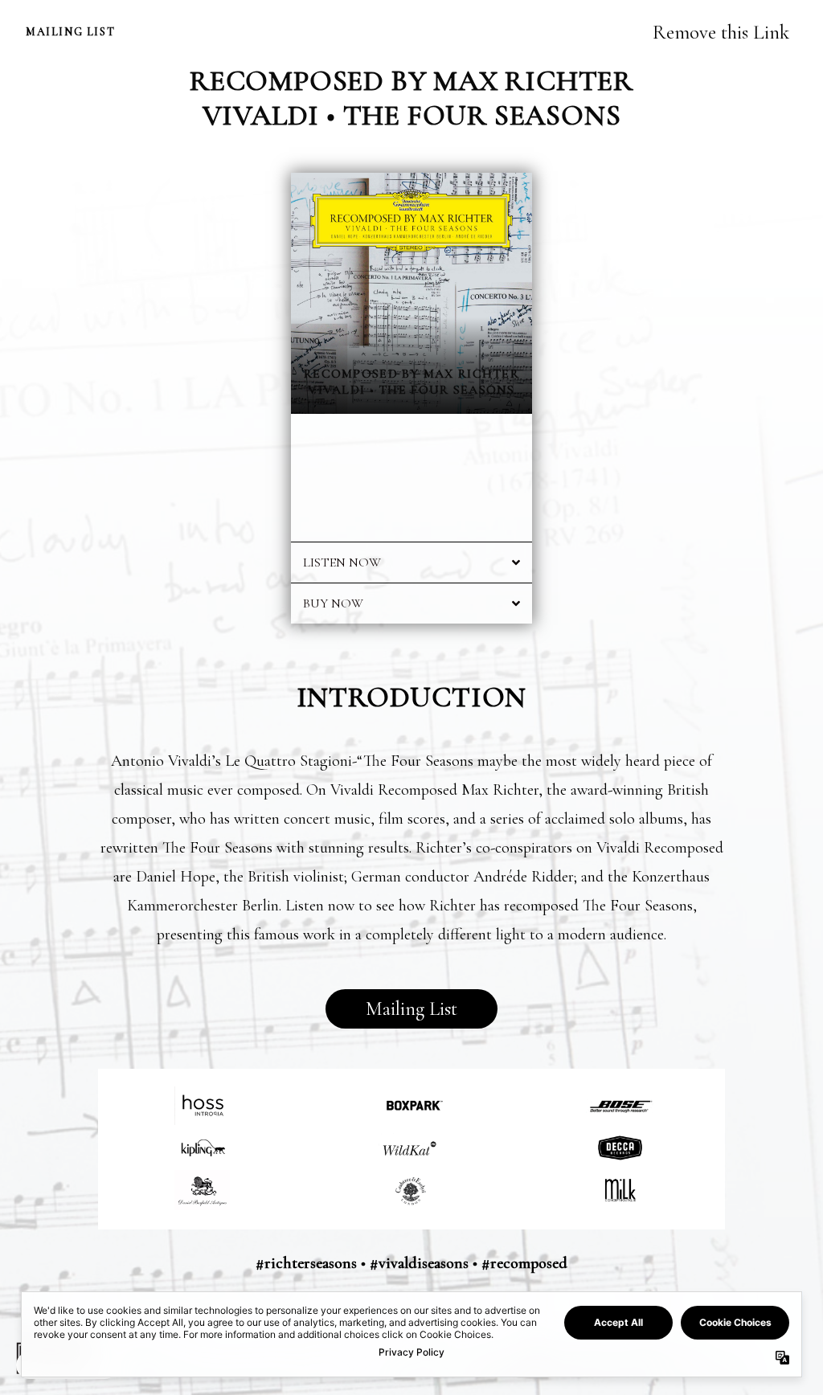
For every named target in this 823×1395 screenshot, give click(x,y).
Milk (620, 1190)
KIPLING (202, 1147)
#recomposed (524, 1263)
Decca (620, 1147)
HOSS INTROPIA (202, 1105)
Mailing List (411, 1009)
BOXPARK (411, 1105)
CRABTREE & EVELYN (411, 1190)
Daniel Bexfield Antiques (202, 1190)
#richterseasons (306, 1263)
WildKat (411, 1147)
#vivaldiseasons (419, 1263)
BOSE (620, 1105)
